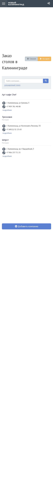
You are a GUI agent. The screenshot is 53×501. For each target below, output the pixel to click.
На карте (45, 59)
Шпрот (5, 139)
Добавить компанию (27, 226)
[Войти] (48, 3)
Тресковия (7, 116)
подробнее (7, 110)
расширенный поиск (12, 85)
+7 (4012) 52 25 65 (14, 129)
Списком (32, 59)
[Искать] (46, 81)
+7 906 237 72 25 (13, 152)
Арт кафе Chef (9, 94)
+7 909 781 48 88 (13, 106)
